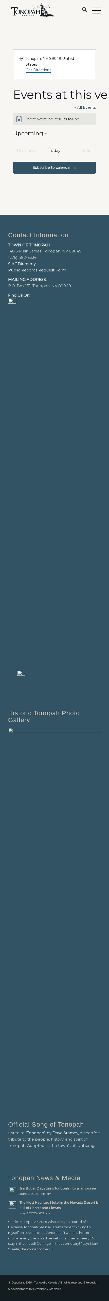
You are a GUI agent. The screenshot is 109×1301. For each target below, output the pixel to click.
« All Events (85, 107)
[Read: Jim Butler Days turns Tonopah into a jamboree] (12, 1190)
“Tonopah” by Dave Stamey (52, 1132)
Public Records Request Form (37, 270)
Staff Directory (22, 263)
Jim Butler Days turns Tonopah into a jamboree (58, 1188)
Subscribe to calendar (52, 167)
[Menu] (94, 10)
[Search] (82, 10)
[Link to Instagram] (97, 1294)
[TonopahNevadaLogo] (45, 10)
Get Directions (38, 70)
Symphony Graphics (47, 1289)
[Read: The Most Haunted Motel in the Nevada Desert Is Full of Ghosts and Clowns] (12, 1205)
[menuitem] (82, 10)
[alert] (54, 119)
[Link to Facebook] (89, 1294)
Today (54, 150)
